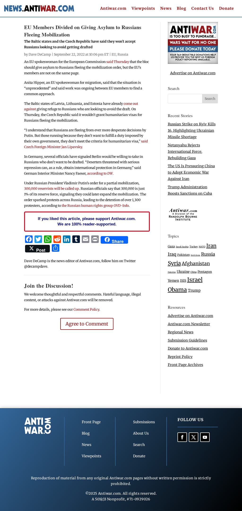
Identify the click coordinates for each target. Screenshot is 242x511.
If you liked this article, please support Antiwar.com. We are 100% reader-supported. (87, 221)
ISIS (183, 281)
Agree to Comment (86, 324)
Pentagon (205, 272)
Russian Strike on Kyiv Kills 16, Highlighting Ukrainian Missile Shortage (192, 130)
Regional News (180, 332)
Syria (174, 263)
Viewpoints (143, 9)
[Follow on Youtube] (205, 437)
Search (139, 444)
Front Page (91, 422)
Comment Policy (86, 309)
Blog (181, 9)
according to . (100, 173)
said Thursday (118, 62)
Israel (195, 279)
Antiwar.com (113, 9)
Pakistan (183, 254)
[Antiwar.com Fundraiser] (193, 62)
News (166, 9)
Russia (122, 54)
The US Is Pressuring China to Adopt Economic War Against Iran (191, 172)
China (193, 272)
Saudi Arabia (182, 246)
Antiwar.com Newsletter (189, 324)
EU (114, 54)
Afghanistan (196, 263)
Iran (211, 245)
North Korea (195, 255)
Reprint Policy (180, 356)
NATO (202, 246)
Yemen (173, 280)
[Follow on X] (193, 437)
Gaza (171, 246)
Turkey (194, 246)
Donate (226, 9)
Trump (194, 290)
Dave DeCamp (40, 54)
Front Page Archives (185, 364)
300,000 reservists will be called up (51, 188)
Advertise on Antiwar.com (193, 73)
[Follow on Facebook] (182, 437)
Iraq (172, 254)
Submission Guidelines (187, 340)
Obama (177, 289)
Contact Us (202, 9)
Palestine (172, 272)
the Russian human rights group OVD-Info (95, 205)
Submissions (144, 422)
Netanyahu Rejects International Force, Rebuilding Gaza (185, 151)
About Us (141, 433)
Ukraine (183, 271)
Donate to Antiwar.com (188, 348)
